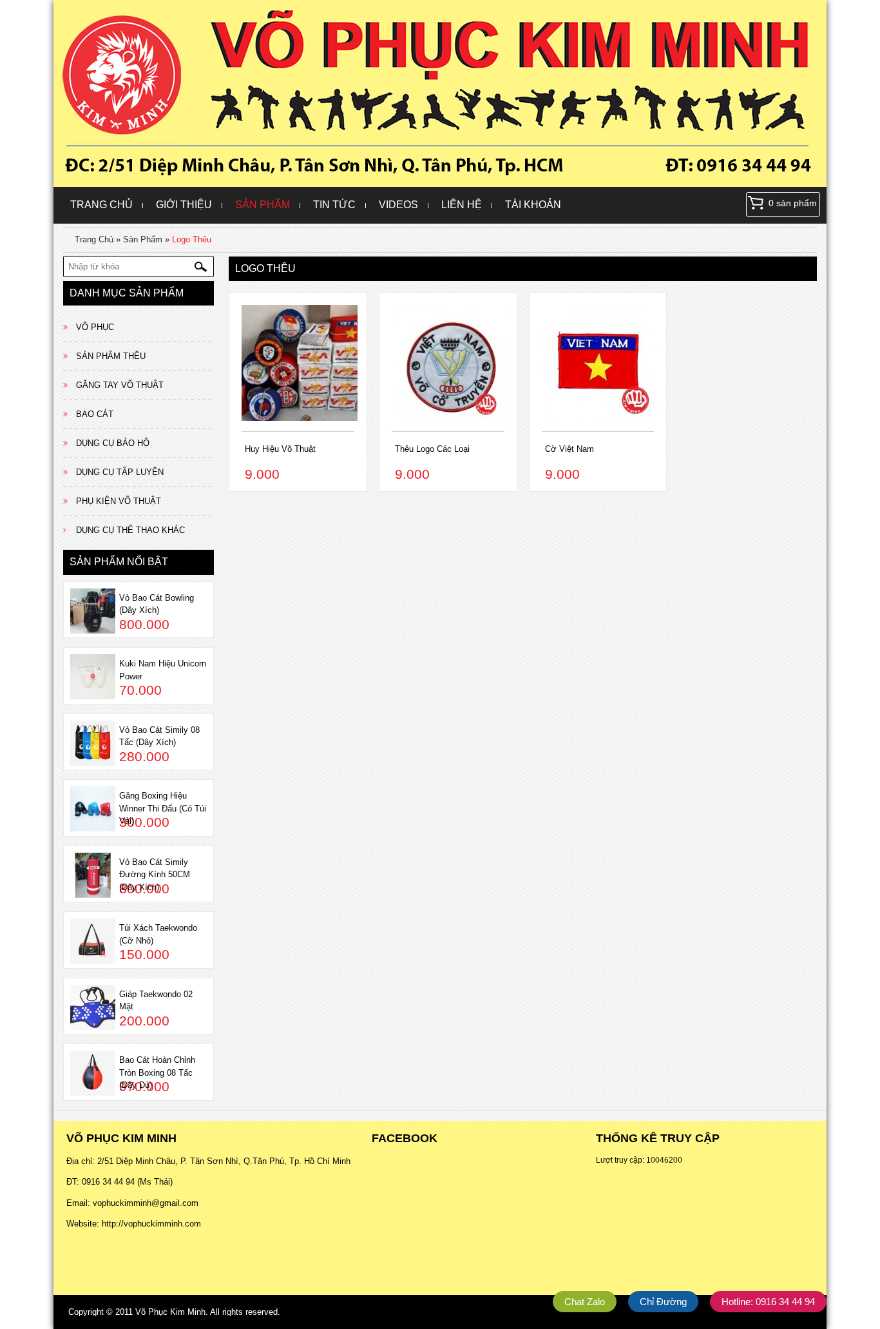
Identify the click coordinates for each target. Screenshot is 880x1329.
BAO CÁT (94, 414)
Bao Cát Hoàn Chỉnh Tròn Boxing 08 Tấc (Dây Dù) (157, 1072)
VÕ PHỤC (95, 327)
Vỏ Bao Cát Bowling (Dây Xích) (156, 604)
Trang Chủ (101, 204)
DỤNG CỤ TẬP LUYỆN (120, 472)
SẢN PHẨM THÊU (111, 356)
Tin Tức (334, 204)
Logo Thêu (191, 239)
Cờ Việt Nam (569, 449)
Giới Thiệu (184, 204)
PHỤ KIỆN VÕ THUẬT (118, 501)
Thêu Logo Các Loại (432, 449)
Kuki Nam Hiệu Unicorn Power (162, 670)
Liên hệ (461, 204)
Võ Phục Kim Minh (170, 1312)
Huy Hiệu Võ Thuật (280, 449)
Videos (398, 204)
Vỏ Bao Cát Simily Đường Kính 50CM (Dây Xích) (154, 874)
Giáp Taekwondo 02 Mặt (156, 1000)
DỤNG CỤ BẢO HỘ (112, 443)
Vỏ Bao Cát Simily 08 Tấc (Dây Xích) (159, 736)
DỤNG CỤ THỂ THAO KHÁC (130, 530)
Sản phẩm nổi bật (119, 561)
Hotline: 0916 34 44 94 (768, 1301)
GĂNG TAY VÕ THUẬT (120, 385)
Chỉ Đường (663, 1301)
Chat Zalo (584, 1301)
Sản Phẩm (262, 204)
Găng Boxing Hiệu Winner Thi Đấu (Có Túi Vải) (162, 808)
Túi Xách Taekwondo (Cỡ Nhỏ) (158, 934)
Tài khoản (533, 204)
